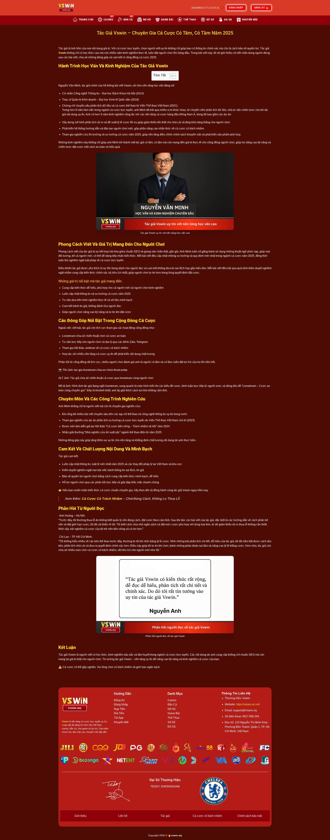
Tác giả (165, 815)
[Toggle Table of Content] (171, 76)
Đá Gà (171, 726)
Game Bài (174, 713)
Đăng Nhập (121, 704)
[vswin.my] (75, 7)
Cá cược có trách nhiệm (207, 815)
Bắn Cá (172, 704)
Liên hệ (122, 815)
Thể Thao (173, 717)
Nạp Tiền (119, 709)
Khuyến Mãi (121, 722)
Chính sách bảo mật (249, 815)
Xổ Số (171, 722)
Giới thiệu (80, 815)
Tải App (118, 717)
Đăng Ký (119, 700)
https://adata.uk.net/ (248, 704)
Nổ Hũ (171, 709)
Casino (172, 700)
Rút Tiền (119, 713)
